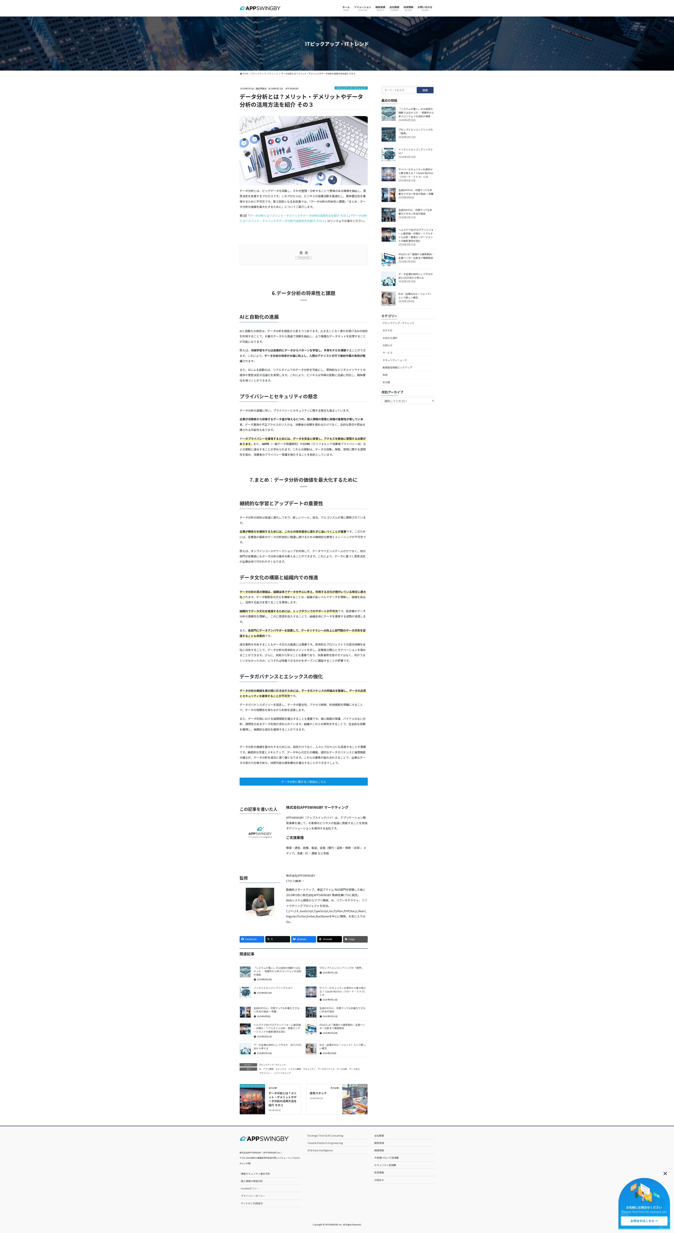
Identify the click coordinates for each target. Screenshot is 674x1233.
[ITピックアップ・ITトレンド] (252, 1092)
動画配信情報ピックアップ (397, 367)
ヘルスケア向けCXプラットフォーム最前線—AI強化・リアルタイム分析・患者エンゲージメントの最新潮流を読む (277, 1028)
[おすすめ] (355, 1092)
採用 (385, 375)
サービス (387, 352)
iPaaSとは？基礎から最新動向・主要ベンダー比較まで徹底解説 (342, 1026)
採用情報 (379, 1172)
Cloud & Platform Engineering (325, 1143)
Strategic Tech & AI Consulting (325, 1135)
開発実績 (379, 1143)
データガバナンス (326, 1068)
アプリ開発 (268, 1068)
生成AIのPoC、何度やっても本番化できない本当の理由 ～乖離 (277, 1009)
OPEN (307, 257)
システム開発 (294, 1068)
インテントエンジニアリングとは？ (273, 988)
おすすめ (387, 330)
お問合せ (379, 1180)
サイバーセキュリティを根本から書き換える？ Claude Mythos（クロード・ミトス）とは (342, 991)
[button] (304, 782)
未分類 (386, 382)
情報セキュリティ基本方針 (255, 1173)
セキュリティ (309, 1068)
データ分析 (342, 1068)
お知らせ (387, 345)
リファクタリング (282, 1072)
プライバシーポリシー (253, 1196)
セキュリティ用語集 (385, 1165)
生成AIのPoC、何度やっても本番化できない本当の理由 (342, 1009)
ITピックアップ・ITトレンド (351, 88)
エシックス (281, 1068)
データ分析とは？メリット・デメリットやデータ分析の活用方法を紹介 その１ (299, 215)
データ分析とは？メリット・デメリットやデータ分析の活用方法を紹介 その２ (283, 1099)
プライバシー (265, 1072)
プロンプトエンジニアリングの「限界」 (341, 968)
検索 (425, 90)
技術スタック (318, 1093)
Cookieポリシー (250, 1188)
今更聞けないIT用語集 (386, 1157)
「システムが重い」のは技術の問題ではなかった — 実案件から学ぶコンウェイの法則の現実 (277, 971)
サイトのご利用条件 (252, 1203)
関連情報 (379, 1150)
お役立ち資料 (390, 338)
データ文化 (354, 1068)
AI (260, 1068)
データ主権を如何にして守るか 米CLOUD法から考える (277, 1046)
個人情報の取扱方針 (252, 1181)
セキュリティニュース (395, 360)
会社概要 (379, 1135)
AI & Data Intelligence (320, 1150)
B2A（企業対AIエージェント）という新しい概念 (342, 1046)
